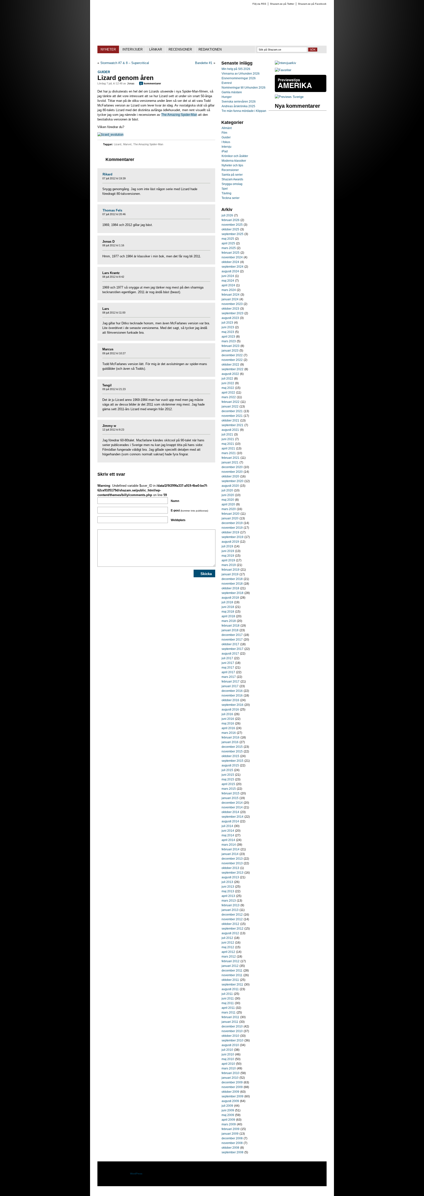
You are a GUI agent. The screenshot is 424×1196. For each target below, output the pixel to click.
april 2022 (228, 392)
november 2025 (232, 224)
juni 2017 (228, 663)
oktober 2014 (230, 812)
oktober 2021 (230, 420)
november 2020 (232, 471)
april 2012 (228, 952)
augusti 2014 (230, 821)
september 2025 (232, 234)
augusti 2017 (230, 653)
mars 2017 (229, 677)
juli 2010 (227, 1049)
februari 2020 (230, 513)
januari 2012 (230, 966)
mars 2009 (229, 1124)
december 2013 (232, 858)
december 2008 (232, 1138)
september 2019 (232, 537)
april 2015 (228, 784)
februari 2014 (230, 849)
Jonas (130, 83)
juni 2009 (228, 1110)
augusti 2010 (230, 1045)
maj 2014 (228, 835)
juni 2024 (228, 276)
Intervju (226, 146)
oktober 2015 (230, 756)
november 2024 (232, 257)
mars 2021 (229, 453)
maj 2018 (228, 611)
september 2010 (232, 1040)
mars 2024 (229, 290)
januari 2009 (230, 1133)
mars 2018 (229, 621)
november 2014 (232, 807)
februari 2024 (230, 294)
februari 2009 (230, 1129)
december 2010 (232, 1026)
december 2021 (232, 411)
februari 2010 (230, 1073)
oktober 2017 (230, 644)
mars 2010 (229, 1068)
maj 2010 (228, 1059)
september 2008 (232, 1152)
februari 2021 (230, 458)
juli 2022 (227, 378)
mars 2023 (229, 341)
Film (224, 132)
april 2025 (228, 243)
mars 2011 (229, 1012)
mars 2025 (229, 248)
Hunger (227, 97)
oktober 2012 (230, 924)
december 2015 (232, 747)
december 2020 (232, 467)
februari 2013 (230, 905)
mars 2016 (229, 733)
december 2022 (232, 355)
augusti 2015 (230, 765)
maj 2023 (228, 332)
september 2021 (232, 425)
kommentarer (150, 83)
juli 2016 (227, 714)
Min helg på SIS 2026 (236, 69)
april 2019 (228, 560)
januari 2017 (230, 686)
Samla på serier (232, 174)
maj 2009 (228, 1115)
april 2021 (228, 448)
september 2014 (232, 816)
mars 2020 (229, 509)
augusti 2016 (230, 709)
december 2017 (232, 635)
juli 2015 (227, 770)
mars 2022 (229, 397)
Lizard (117, 144)
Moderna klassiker (234, 160)
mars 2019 (229, 565)
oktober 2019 (230, 532)
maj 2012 (228, 947)
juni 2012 (228, 942)
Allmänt (227, 128)
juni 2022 (228, 383)
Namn (175, 501)
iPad (225, 151)
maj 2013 (228, 891)
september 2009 (232, 1096)
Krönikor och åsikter (235, 156)
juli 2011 (227, 994)
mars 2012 (229, 956)
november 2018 (232, 583)
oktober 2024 (230, 262)
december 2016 (232, 691)
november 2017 (232, 639)
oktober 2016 (230, 700)
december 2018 (232, 579)
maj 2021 (228, 444)
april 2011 (228, 1008)
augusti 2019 (230, 541)
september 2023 (232, 313)
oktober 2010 (230, 1036)
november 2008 (232, 1143)
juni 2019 (228, 551)
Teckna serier (230, 198)
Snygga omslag (232, 184)
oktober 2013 (230, 868)
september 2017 (232, 649)
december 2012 (232, 914)
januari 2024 (230, 299)
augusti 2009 (230, 1101)
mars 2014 (229, 844)
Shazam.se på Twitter (282, 3)
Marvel (127, 144)
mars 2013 (229, 900)
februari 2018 (230, 625)
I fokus (226, 142)
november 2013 (232, 863)
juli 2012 (227, 938)
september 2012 (232, 928)
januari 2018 (230, 630)
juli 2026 (227, 215)
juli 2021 (227, 434)
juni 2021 (228, 439)
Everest (227, 83)
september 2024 (232, 266)
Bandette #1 (203, 63)
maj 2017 (228, 667)
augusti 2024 (230, 271)
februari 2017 (230, 681)
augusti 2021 (230, 430)
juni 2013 (228, 886)
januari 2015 (230, 798)
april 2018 (228, 616)
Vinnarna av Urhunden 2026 (241, 73)
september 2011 (232, 984)
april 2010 (228, 1063)
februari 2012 (230, 961)
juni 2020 (228, 495)
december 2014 (232, 802)
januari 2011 (230, 1022)
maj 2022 (228, 388)
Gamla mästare (232, 92)
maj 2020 (228, 499)
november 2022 (232, 360)
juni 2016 (228, 719)
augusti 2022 (230, 374)
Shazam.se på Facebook (312, 3)
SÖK (313, 49)
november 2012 (232, 919)
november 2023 (232, 304)
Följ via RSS (259, 3)
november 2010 (232, 1031)
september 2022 (232, 369)
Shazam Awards (232, 179)
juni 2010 (228, 1054)
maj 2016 (228, 723)
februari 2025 (230, 252)
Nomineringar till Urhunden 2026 (243, 87)
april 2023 (228, 336)
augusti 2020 (230, 485)
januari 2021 (230, 462)
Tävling (226, 193)
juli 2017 (227, 658)
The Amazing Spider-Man (179, 115)
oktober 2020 (230, 476)
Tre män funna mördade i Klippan (244, 111)
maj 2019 (228, 555)
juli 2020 (227, 490)
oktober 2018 (230, 588)
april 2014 (228, 840)
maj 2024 (228, 280)
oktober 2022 (230, 364)
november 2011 (232, 975)
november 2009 (232, 1087)
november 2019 (232, 527)
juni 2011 (228, 998)
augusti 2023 (230, 318)
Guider (104, 72)
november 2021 (232, 416)
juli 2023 (227, 322)
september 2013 (232, 872)
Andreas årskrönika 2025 (238, 106)
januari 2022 (230, 406)
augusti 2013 (230, 877)
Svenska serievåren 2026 (239, 101)
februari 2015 (230, 793)
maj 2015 (228, 779)
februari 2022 (230, 402)
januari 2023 (230, 350)
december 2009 (232, 1082)
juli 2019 (227, 546)
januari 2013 (230, 910)
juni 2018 (228, 607)
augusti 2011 (230, 989)
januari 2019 (230, 574)
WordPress (136, 1173)
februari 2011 (230, 1017)
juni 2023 (228, 327)
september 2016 (232, 705)
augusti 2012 (230, 933)
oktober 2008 (230, 1147)
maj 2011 (228, 1003)
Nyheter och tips (232, 165)
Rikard (107, 174)
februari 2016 (230, 737)
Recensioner (230, 170)
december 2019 (232, 523)
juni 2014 (228, 830)
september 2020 (232, 481)
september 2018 (232, 593)
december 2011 (232, 970)
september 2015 (232, 760)
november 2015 (232, 751)
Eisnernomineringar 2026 (239, 78)
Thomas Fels (112, 210)
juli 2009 (227, 1105)
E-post (189, 510)
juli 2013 (227, 882)
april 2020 (228, 504)
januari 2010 (230, 1077)
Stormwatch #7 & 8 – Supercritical (124, 63)
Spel (225, 188)
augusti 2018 (230, 597)
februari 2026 (230, 220)
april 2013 (228, 896)
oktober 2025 (230, 229)
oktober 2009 (230, 1091)
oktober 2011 (230, 980)
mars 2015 (229, 788)
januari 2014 (230, 854)
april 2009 (228, 1119)
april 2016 (228, 728)
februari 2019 (230, 569)
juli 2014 (227, 826)
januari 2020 (230, 518)
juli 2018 (227, 602)
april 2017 (228, 672)
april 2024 (228, 285)
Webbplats (178, 520)
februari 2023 (230, 346)
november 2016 (232, 695)
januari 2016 (230, 742)
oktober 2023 (230, 308)
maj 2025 (228, 238)
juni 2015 (228, 774)
